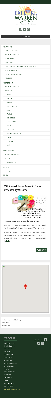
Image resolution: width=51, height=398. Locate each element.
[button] (25, 286)
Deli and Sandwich (14, 133)
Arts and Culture (11, 51)
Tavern (9, 102)
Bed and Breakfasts (12, 155)
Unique (9, 99)
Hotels (7, 159)
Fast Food (10, 95)
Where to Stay (8, 151)
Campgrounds (10, 163)
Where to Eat (8, 83)
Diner (9, 126)
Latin (8, 110)
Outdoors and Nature (13, 74)
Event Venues (8, 171)
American (10, 130)
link (7, 241)
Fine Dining (11, 118)
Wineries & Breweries (13, 55)
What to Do (7, 47)
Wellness (8, 78)
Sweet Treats (12, 106)
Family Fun (9, 63)
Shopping (6, 167)
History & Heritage (12, 70)
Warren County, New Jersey (25, 24)
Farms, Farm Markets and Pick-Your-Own (20, 66)
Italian (9, 114)
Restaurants (10, 91)
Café (8, 145)
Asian (9, 137)
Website (41, 250)
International (12, 122)
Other (5, 175)
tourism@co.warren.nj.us (12, 389)
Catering (10, 141)
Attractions (9, 59)
